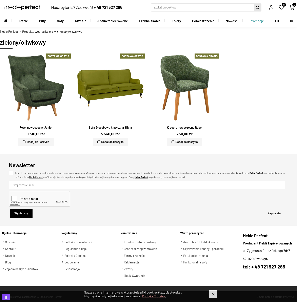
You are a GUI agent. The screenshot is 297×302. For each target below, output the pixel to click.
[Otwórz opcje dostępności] (6, 297)
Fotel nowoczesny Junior (36, 127)
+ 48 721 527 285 (108, 7)
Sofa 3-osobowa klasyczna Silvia (110, 127)
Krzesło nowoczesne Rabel (184, 127)
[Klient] (271, 7)
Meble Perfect (9, 31)
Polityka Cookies (153, 296)
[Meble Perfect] (22, 7)
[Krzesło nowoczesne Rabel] (184, 88)
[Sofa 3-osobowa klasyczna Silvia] (110, 88)
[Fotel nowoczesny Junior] (36, 88)
